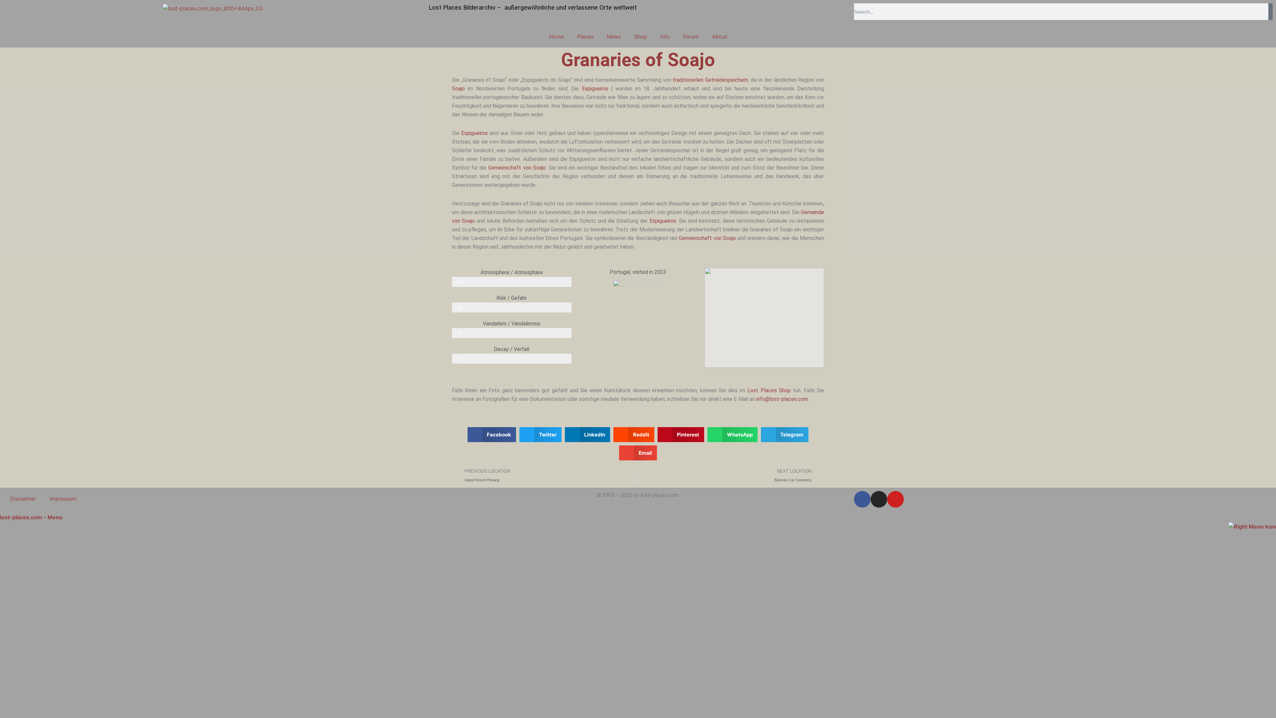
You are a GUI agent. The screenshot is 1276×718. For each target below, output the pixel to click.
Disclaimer (23, 498)
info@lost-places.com (782, 399)
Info (665, 36)
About (719, 36)
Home (556, 36)
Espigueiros (595, 88)
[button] (492, 434)
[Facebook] (862, 499)
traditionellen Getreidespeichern (710, 80)
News (614, 36)
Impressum (63, 498)
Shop (640, 36)
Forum (691, 36)
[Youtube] (895, 499)
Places (585, 36)
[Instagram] (879, 499)
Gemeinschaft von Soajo (517, 168)
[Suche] (1270, 11)
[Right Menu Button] (1252, 526)
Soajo (458, 88)
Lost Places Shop (769, 390)
